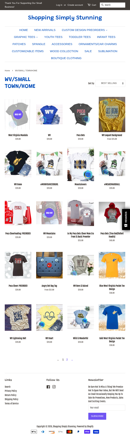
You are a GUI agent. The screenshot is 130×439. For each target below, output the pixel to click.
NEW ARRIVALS (44, 30)
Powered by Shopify (85, 426)
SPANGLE (38, 44)
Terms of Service (12, 403)
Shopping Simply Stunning (65, 18)
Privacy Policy (11, 391)
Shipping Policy (11, 399)
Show (126, 219)
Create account (75, 5)
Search (7, 386)
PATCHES (19, 44)
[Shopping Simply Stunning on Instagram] (54, 387)
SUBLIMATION (107, 51)
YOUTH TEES (53, 37)
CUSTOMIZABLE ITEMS (28, 51)
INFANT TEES (106, 37)
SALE (88, 51)
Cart (94, 5)
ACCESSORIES (62, 44)
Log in (59, 5)
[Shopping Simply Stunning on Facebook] (48, 387)
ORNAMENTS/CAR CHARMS (98, 44)
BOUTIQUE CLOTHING (66, 58)
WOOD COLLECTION (64, 51)
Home (7, 71)
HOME (23, 30)
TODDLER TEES (80, 37)
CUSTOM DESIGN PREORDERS (84, 30)
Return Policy (10, 395)
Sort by (91, 83)
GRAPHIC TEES (25, 37)
